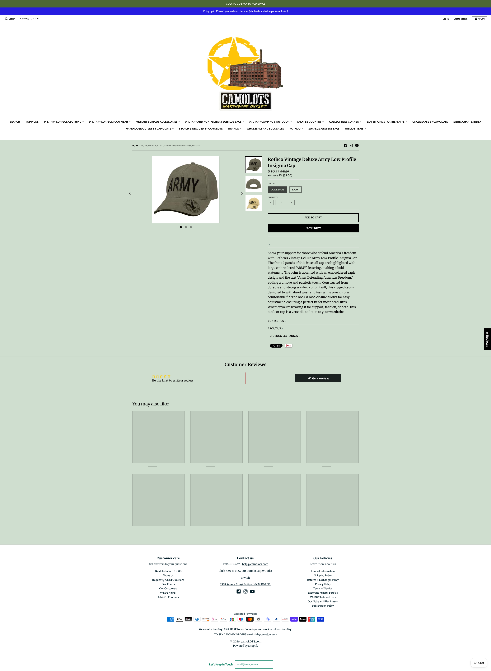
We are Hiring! (168, 592)
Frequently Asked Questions (168, 580)
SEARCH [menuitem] (15, 121)
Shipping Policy (323, 575)
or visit (245, 577)
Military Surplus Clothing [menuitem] (62, 121)
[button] (76, 635)
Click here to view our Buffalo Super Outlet (245, 571)
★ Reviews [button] (487, 339)
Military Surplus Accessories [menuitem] (156, 121)
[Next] (241, 193)
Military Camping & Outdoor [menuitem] (269, 121)
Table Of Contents (168, 597)
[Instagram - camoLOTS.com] (351, 145)
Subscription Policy (323, 605)
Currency (24, 18)
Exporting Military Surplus (323, 592)
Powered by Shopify (245, 645)
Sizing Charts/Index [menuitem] (467, 121)
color (271, 183)
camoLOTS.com (251, 641)
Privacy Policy (323, 584)
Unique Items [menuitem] (354, 128)
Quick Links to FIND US (168, 571)
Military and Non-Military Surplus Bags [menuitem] (213, 121)
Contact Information (323, 571)
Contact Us (276, 321)
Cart (481, 18)
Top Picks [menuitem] (32, 121)
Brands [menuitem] (233, 128)
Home (135, 145)
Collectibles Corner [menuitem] (344, 121)
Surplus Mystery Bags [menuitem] (323, 128)
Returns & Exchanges (283, 336)
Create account (461, 18)
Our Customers (168, 588)
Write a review (318, 378)
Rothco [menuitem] (295, 128)
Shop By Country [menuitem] (309, 121)
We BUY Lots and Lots (323, 597)
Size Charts (168, 584)
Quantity (273, 197)
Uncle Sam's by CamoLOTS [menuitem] (430, 121)
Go (277, 664)
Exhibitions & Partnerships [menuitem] (385, 121)
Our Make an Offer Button (323, 601)
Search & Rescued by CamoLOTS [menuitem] (201, 128)
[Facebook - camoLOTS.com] (345, 145)
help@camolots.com (255, 564)
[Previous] (130, 193)
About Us (274, 328)
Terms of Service (322, 588)
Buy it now (313, 228)
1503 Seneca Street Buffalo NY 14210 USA (245, 584)
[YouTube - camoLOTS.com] (357, 145)
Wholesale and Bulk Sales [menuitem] (265, 128)
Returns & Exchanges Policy (323, 580)
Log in (446, 18)
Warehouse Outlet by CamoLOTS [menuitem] (148, 128)
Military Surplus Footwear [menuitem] (108, 121)
